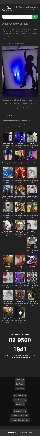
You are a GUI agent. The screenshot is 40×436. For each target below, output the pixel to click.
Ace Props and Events (25, 432)
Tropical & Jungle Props (20, 415)
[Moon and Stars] (8, 299)
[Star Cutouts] (20, 177)
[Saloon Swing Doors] (8, 194)
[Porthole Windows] (8, 212)
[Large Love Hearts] (20, 264)
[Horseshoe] (32, 247)
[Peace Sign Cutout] (20, 212)
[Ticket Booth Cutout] (20, 159)
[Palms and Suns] (32, 212)
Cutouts (10, 115)
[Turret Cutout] (32, 142)
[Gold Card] (32, 229)
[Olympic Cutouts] (8, 317)
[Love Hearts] (8, 282)
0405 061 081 (30, 355)
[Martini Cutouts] (20, 282)
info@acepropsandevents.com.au (27, 7)
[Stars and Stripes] (8, 177)
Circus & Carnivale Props (20, 420)
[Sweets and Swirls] (32, 159)
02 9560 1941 (33, 9)
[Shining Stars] (20, 142)
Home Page (20, 380)
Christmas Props (20, 411)
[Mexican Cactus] (32, 282)
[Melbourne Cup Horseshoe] (20, 229)
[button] (3, 2)
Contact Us (20, 404)
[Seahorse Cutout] (32, 177)
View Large (5, 145)
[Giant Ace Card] (20, 317)
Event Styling (20, 388)
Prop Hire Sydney (20, 400)
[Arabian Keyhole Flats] (8, 142)
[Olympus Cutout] (8, 229)
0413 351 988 (15, 355)
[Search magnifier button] (35, 17)
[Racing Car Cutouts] (20, 194)
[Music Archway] (20, 299)
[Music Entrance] (32, 299)
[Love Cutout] (32, 264)
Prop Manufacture (20, 395)
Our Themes (20, 384)
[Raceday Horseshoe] (32, 194)
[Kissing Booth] (8, 264)
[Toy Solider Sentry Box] (8, 159)
